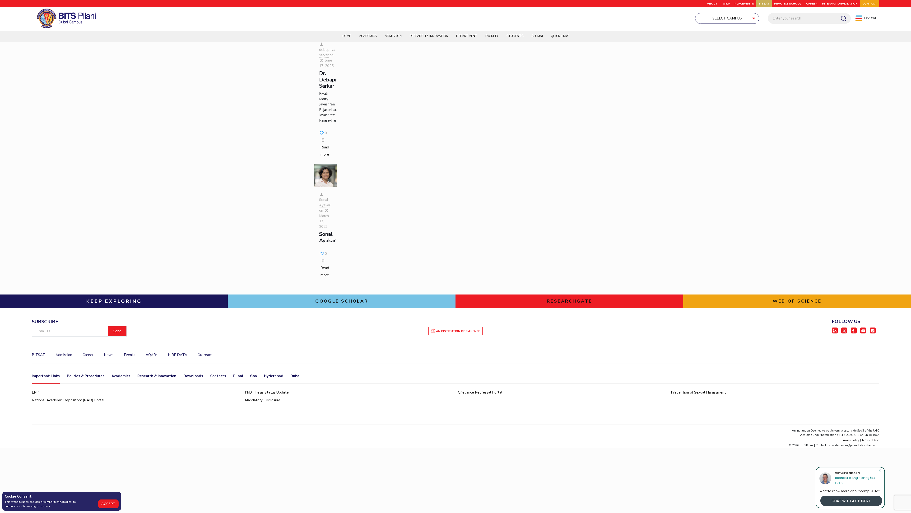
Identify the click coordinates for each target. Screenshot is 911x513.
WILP (726, 3)
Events (129, 354)
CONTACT (869, 3)
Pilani (238, 376)
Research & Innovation (429, 36)
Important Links (46, 376)
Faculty (491, 36)
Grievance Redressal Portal (480, 392)
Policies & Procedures (85, 376)
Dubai (295, 376)
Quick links (560, 36)
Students (515, 36)
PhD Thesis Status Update (267, 392)
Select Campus (727, 18)
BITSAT (764, 3)
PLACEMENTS (744, 3)
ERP (35, 392)
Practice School (787, 3)
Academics (368, 36)
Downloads (193, 376)
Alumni (537, 36)
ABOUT (712, 3)
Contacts (218, 376)
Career (811, 3)
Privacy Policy (850, 440)
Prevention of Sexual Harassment (698, 392)
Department (466, 36)
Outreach (205, 354)
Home (346, 36)
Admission (393, 36)
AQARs (152, 354)
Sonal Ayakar (324, 202)
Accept (108, 504)
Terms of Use (870, 440)
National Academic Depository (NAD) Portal (68, 400)
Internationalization (840, 3)
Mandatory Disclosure (262, 400)
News (108, 354)
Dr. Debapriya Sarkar (331, 80)
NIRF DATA (177, 354)
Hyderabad (273, 376)
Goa (253, 376)
